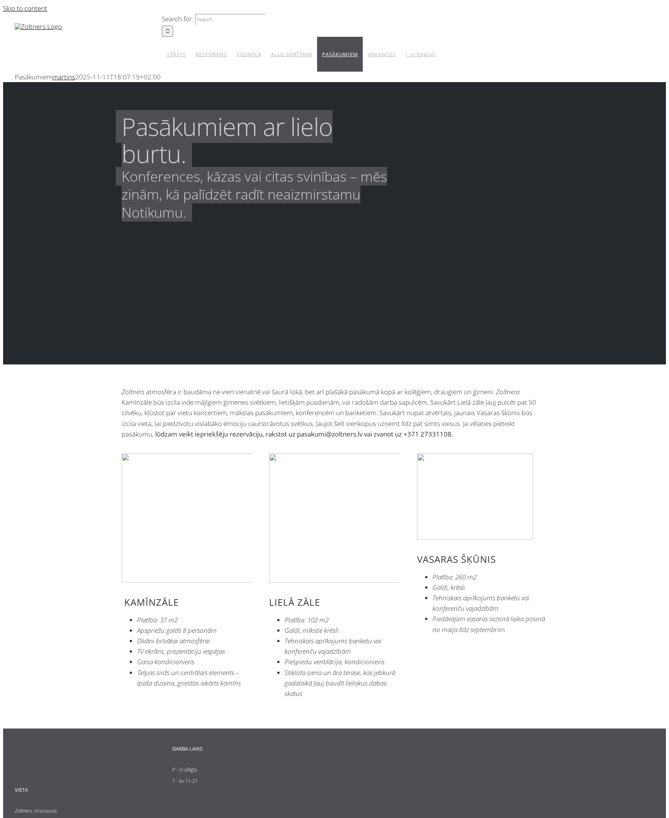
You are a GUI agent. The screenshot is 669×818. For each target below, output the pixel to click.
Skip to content (25, 8)
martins (63, 76)
